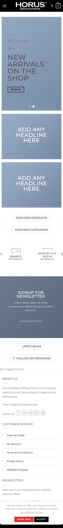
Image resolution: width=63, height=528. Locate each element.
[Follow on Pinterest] (43, 413)
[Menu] (5, 6)
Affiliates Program (17, 469)
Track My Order (16, 435)
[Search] (52, 6)
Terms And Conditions (20, 452)
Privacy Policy (15, 461)
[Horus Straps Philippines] (31, 6)
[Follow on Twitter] (30, 413)
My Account (14, 444)
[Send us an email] (36, 413)
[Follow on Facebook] (18, 413)
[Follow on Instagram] (24, 413)
